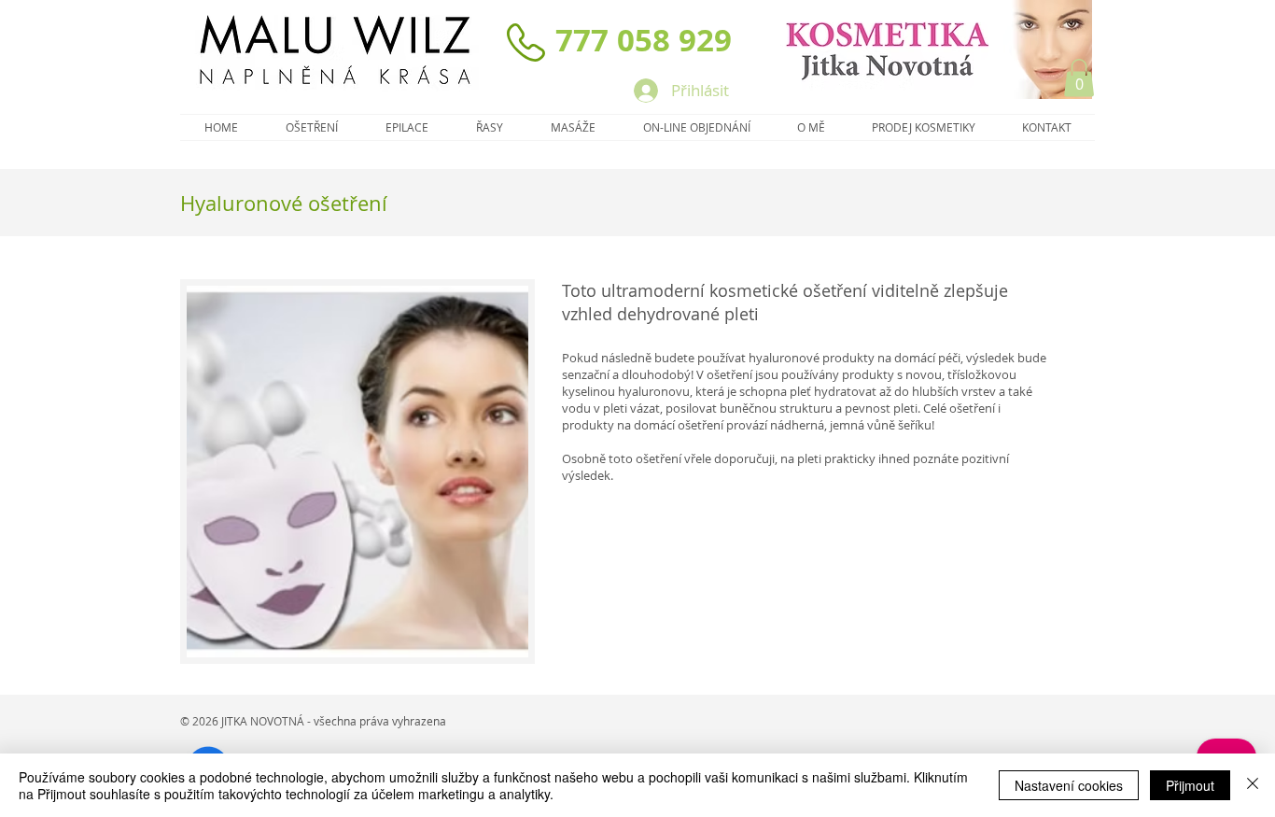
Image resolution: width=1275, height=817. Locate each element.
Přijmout (1190, 785)
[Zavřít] (1252, 785)
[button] (1079, 78)
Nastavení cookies (1069, 785)
